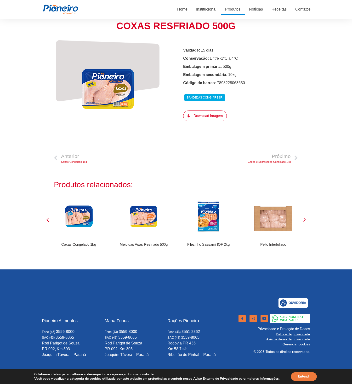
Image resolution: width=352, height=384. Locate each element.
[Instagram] (253, 318)
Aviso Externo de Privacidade (215, 378)
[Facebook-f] (242, 318)
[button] (305, 220)
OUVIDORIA (297, 303)
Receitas (279, 9)
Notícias (256, 9)
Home (182, 9)
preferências (157, 379)
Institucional (206, 9)
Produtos (232, 9)
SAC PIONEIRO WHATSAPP (291, 318)
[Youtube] (264, 318)
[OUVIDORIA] (283, 303)
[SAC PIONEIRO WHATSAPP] (274, 318)
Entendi (304, 376)
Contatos (303, 9)
